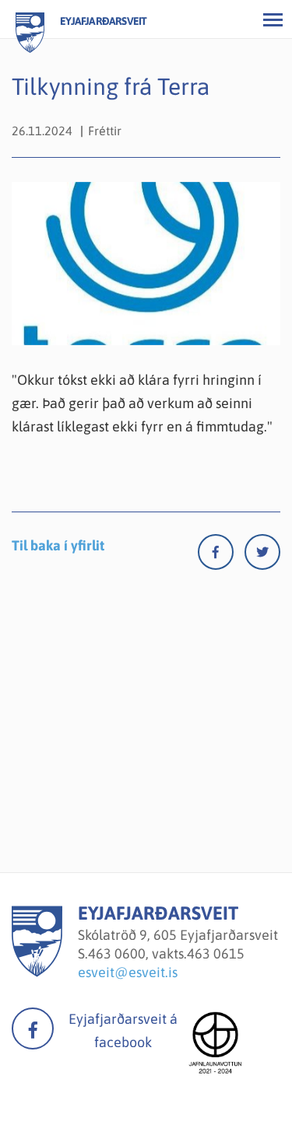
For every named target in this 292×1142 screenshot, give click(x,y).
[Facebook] (221, 555)
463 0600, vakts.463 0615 (166, 953)
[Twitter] (262, 555)
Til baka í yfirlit (58, 545)
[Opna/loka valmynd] (272, 19)
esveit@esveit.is (128, 972)
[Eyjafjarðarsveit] (37, 972)
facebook (33, 1028)
